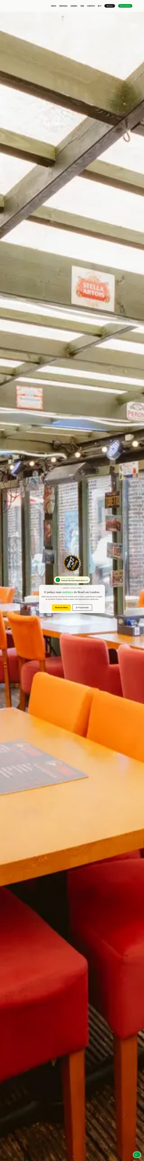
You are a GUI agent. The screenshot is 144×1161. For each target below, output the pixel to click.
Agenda (74, 4)
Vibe (82, 4)
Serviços (63, 4)
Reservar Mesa (61, 608)
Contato (91, 4)
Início (53, 4)
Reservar (110, 4)
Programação (83, 608)
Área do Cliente (125, 4)
